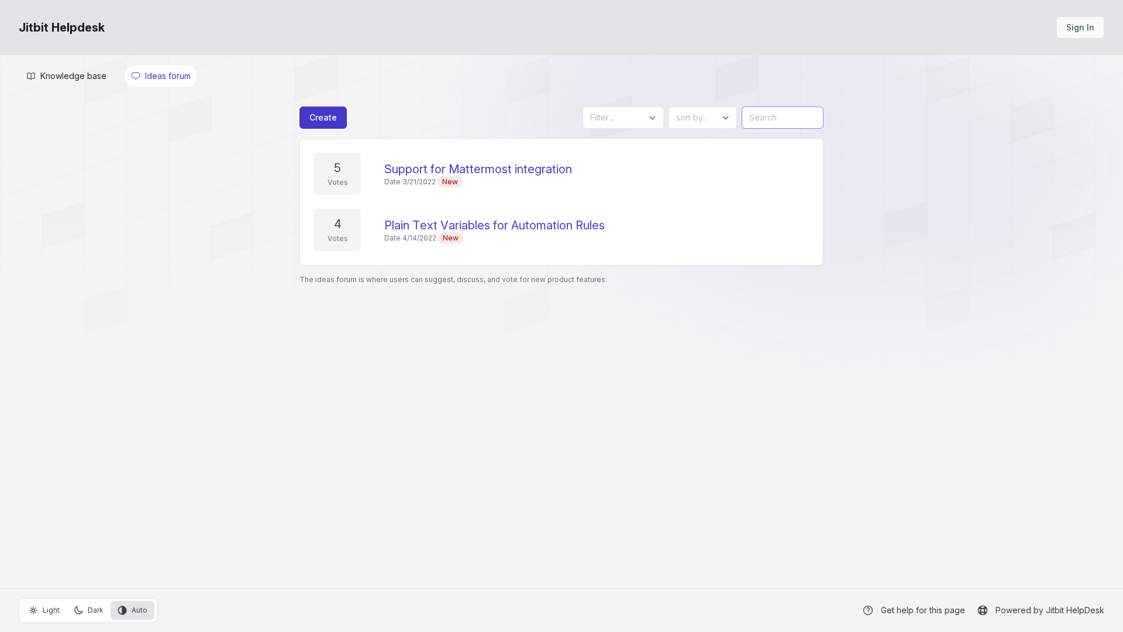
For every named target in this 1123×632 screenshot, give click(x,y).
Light (51, 610)
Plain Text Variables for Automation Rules (494, 225)
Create (323, 117)
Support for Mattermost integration (478, 169)
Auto (139, 610)
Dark (96, 610)
